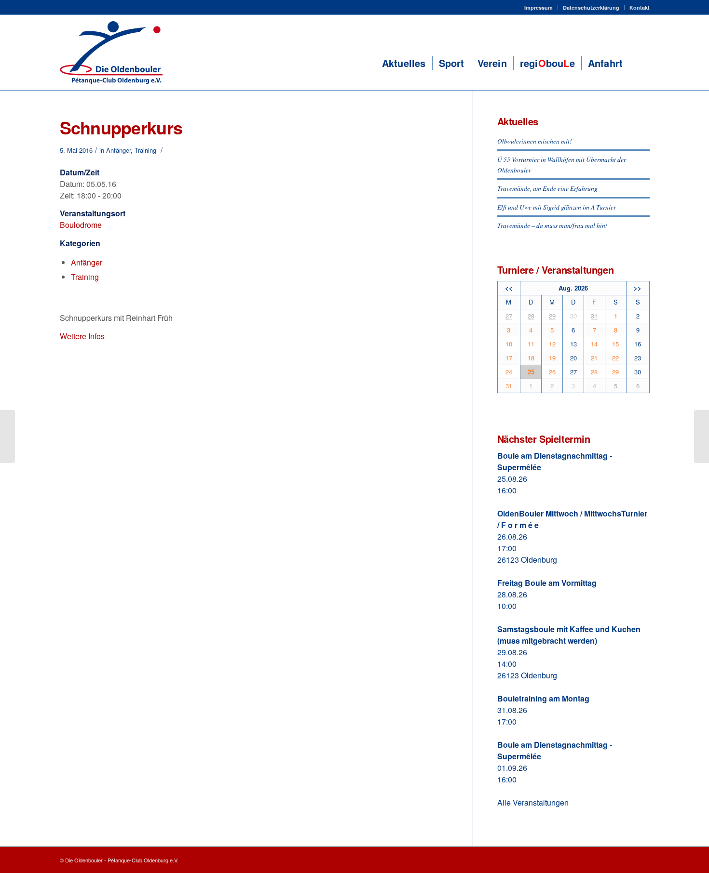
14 (594, 343)
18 (531, 357)
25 (531, 371)
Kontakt (639, 7)
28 (531, 315)
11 (531, 343)
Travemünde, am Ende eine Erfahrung (547, 188)
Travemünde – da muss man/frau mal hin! (552, 225)
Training (145, 150)
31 (594, 315)
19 (552, 357)
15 (615, 343)
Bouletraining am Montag (543, 698)
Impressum (538, 7)
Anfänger (118, 150)
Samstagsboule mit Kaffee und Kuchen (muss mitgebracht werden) (569, 634)
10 (508, 343)
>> (637, 287)
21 (594, 357)
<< (509, 287)
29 (552, 315)
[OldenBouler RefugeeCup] (7, 436)
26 (552, 371)
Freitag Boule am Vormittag (547, 582)
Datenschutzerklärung (591, 7)
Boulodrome (81, 224)
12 (552, 343)
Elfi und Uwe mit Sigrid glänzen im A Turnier (556, 207)
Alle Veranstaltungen (533, 802)
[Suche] (639, 63)
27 (508, 315)
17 (508, 357)
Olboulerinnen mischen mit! (534, 141)
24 (508, 371)
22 (615, 357)
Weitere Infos (82, 336)
